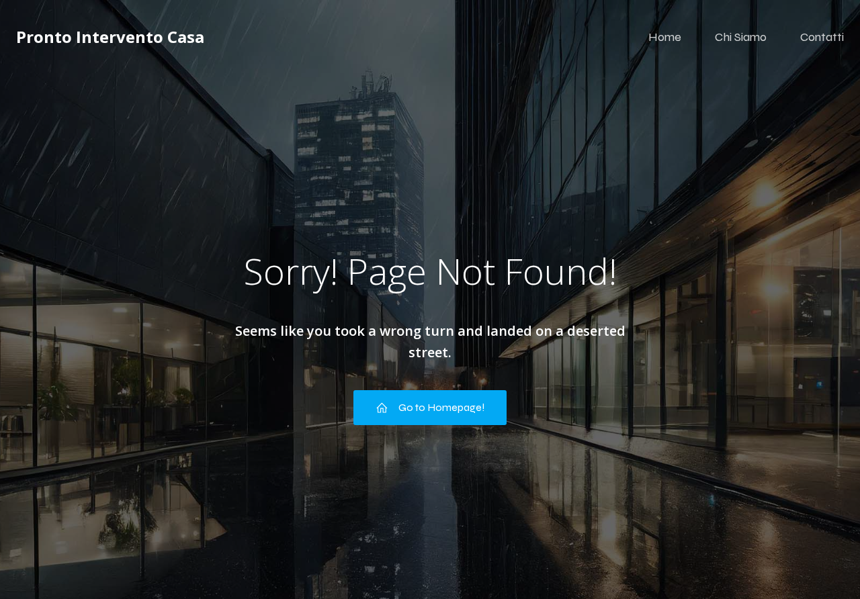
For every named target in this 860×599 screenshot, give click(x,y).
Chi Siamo (741, 37)
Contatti (822, 37)
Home (664, 37)
